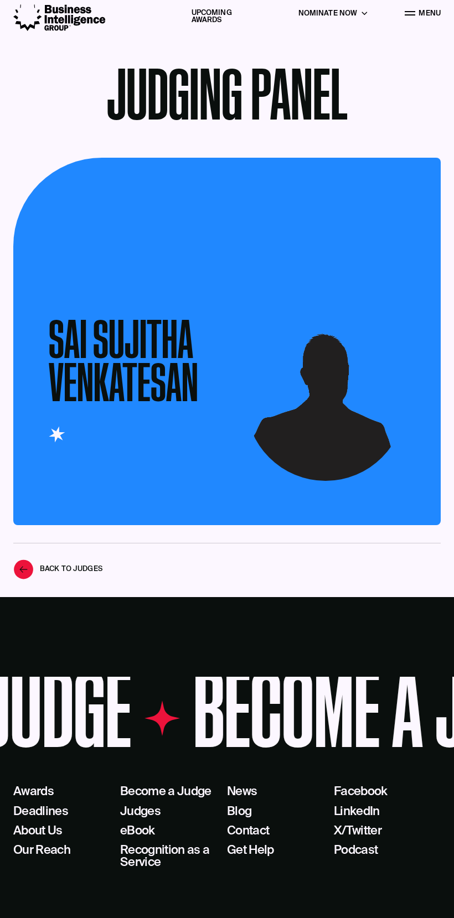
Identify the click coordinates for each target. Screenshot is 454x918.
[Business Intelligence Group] (59, 17)
